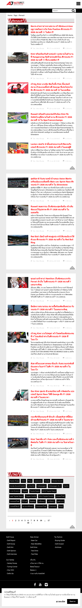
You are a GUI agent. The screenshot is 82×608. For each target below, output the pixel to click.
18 (28, 523)
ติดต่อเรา (33, 570)
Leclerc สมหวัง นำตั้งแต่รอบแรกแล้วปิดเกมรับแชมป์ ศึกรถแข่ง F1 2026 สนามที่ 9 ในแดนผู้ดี (51, 145)
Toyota (24, 491)
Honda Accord (57, 481)
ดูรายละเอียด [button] (60, 601)
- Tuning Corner (11, 566)
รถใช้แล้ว (51, 501)
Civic (23, 481)
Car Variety (10, 560)
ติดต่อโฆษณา (35, 566)
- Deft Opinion (11, 550)
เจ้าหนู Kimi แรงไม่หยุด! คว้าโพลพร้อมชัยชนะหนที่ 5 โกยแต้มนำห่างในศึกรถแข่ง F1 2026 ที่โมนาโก (52, 336)
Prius (30, 481)
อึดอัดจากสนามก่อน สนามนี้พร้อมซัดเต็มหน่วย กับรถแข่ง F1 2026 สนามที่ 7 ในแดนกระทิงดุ (52, 308)
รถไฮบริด (31, 486)
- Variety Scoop (11, 563)
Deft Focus (10, 537)
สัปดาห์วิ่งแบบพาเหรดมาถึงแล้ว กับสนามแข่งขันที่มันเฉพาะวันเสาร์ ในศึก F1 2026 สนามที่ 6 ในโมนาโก (52, 366)
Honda (47, 481)
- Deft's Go (10, 573)
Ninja (61, 506)
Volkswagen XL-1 (55, 486)
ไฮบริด (66, 486)
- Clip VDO (10, 570)
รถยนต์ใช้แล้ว (15, 506)
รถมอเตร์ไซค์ (14, 501)
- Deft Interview (11, 554)
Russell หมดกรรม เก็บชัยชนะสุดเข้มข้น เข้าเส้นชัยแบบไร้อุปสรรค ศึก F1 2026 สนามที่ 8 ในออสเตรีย (52, 209)
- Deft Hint (9, 547)
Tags (15, 15)
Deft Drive (33, 547)
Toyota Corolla (31, 496)
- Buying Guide (59, 540)
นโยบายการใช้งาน (36, 563)
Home (10, 15)
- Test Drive (34, 550)
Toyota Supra (35, 491)
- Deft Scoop (10, 544)
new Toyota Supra (16, 496)
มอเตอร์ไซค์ (60, 496)
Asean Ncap (14, 481)
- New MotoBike (36, 544)
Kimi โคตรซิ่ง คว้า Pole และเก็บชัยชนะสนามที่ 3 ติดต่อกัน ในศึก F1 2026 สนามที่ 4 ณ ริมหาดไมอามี (52, 442)
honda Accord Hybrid (17, 486)
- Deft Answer (59, 544)
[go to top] (72, 168)
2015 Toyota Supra (49, 491)
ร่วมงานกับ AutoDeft (37, 573)
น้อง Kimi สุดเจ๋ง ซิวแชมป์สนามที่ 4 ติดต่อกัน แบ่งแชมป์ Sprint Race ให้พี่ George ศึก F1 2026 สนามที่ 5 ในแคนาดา (52, 394)
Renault (21, 15)
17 (49, 520)
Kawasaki (52, 506)
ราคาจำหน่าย (15, 491)
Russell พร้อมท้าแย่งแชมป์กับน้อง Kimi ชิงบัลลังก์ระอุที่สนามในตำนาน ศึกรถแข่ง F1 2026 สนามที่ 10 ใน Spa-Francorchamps (51, 116)
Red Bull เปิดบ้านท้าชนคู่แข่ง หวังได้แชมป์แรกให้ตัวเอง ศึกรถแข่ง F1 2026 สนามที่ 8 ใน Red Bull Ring (52, 239)
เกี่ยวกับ (33, 560)
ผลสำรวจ (60, 501)
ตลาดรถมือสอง (27, 506)
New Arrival (34, 537)
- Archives (57, 547)
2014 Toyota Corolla (46, 496)
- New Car (33, 540)
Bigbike (32, 501)
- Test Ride (34, 554)
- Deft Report (10, 540)
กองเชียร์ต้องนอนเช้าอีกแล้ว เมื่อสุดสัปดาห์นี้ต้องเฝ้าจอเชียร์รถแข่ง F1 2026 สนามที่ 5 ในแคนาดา (52, 418)
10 (41, 520)
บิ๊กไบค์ (24, 501)
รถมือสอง (41, 501)
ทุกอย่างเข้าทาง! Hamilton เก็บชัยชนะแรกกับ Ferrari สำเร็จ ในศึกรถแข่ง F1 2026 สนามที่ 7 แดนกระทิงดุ (51, 281)
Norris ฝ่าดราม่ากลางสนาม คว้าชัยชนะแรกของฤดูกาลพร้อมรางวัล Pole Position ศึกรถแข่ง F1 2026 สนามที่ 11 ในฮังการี (52, 29)
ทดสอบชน (38, 481)
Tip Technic (58, 537)
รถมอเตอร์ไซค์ (41, 506)
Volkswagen (41, 486)
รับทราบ (72, 601)
